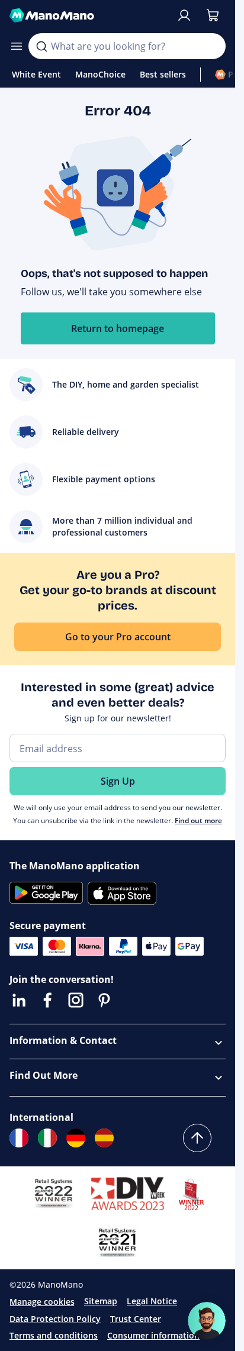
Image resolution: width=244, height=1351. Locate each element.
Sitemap (100, 1301)
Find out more (198, 820)
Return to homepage (117, 328)
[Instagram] (75, 1000)
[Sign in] (184, 15)
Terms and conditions (53, 1335)
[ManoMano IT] (47, 1137)
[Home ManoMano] (87, 15)
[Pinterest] (104, 1000)
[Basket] (213, 15)
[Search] (41, 46)
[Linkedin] (18, 1000)
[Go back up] (197, 1138)
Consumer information (153, 1335)
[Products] (16, 46)
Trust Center (135, 1318)
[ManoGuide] (207, 1321)
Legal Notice (152, 1301)
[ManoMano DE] (75, 1137)
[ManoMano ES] (104, 1137)
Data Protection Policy (55, 1318)
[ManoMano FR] (18, 1137)
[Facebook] (47, 1000)
